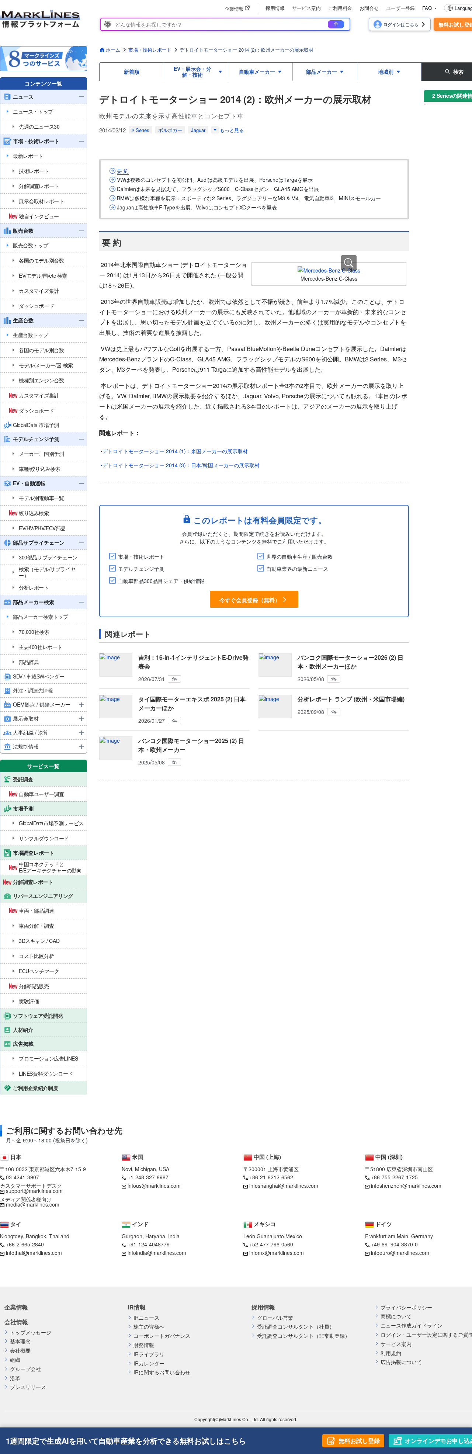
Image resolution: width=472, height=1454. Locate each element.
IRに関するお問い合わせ (161, 1372)
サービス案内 (306, 7)
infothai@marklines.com (34, 1252)
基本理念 (20, 1341)
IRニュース (146, 1318)
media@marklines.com (32, 1204)
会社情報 (16, 1322)
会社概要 (20, 1350)
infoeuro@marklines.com (400, 1252)
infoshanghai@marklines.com (283, 1185)
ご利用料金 (340, 7)
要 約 (123, 171)
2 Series (140, 129)
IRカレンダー (148, 1363)
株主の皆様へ (148, 1326)
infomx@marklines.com (276, 1252)
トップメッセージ (30, 1332)
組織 (15, 1360)
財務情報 (143, 1345)
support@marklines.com (34, 1190)
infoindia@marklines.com (157, 1252)
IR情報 (137, 1307)
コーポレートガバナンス (161, 1336)
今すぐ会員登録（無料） (249, 600)
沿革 (15, 1378)
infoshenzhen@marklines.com (406, 1185)
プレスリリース (28, 1387)
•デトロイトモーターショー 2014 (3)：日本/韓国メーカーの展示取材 (180, 465)
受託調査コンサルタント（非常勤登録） (303, 1336)
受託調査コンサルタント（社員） (295, 1326)
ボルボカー (170, 129)
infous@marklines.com (154, 1185)
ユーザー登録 (400, 7)
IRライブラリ (148, 1354)
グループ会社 (25, 1369)
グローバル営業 (275, 1318)
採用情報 (275, 7)
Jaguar (198, 129)
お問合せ (369, 7)
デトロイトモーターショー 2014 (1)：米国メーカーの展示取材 (175, 451)
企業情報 (16, 1307)
